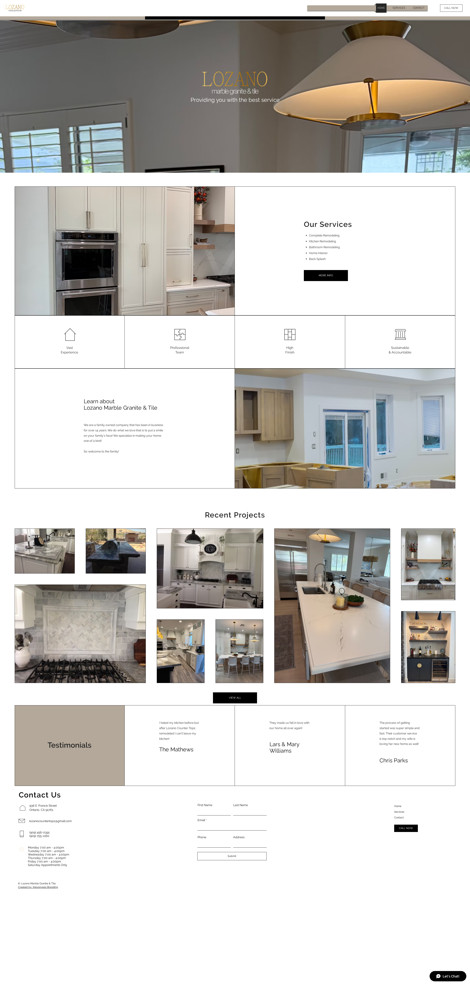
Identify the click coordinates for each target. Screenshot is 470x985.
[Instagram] (5, 492)
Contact (399, 817)
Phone (202, 837)
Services (399, 811)
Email (201, 820)
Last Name (240, 805)
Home (397, 806)
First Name (205, 805)
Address (239, 837)
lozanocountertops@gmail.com (50, 821)
